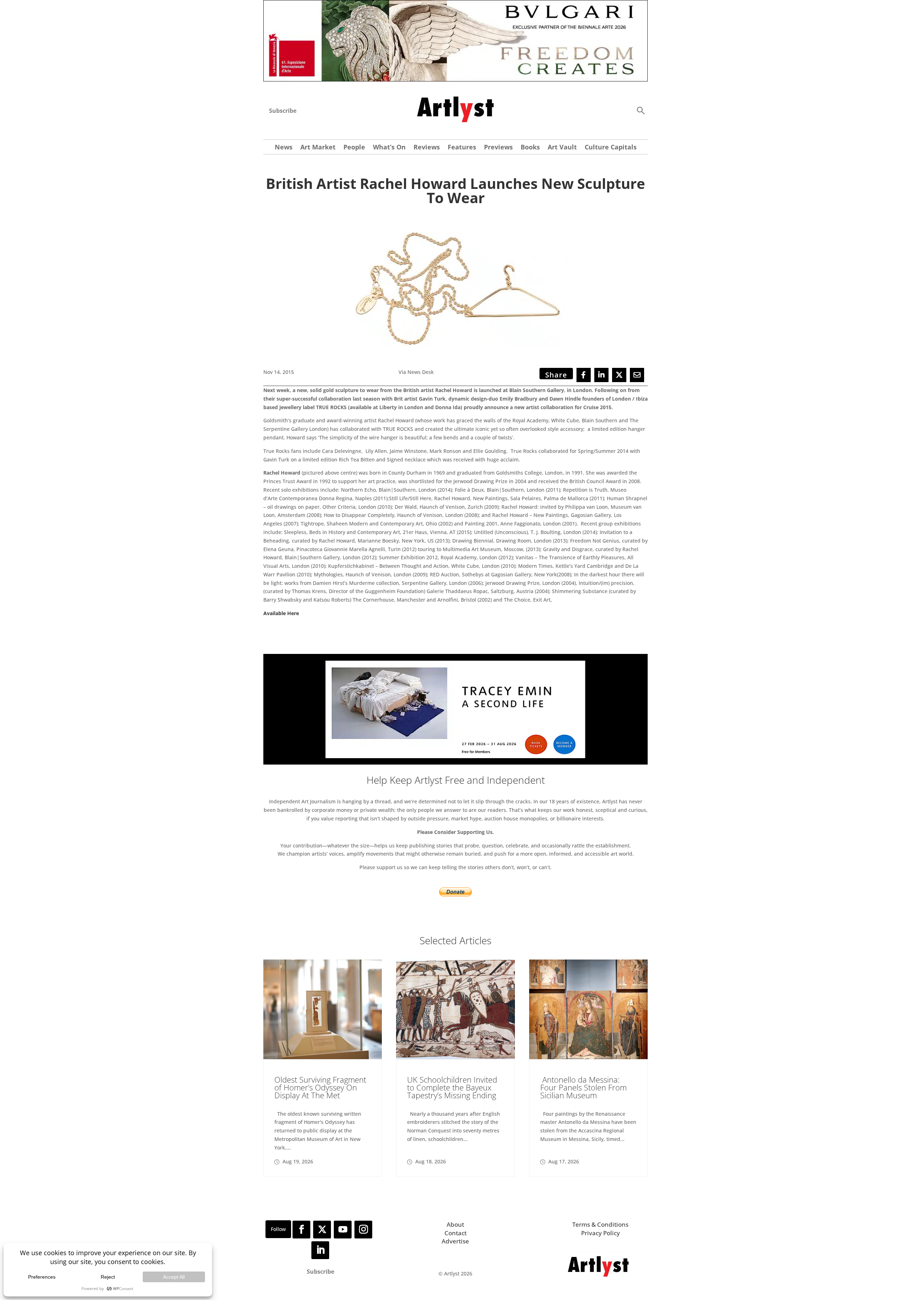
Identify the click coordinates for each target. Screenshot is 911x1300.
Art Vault (562, 147)
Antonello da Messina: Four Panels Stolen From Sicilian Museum (583, 1087)
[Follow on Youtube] (343, 1229)
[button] (640, 110)
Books (530, 147)
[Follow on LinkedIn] (320, 1250)
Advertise (455, 1241)
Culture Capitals (611, 147)
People (354, 147)
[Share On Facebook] (583, 375)
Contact (455, 1233)
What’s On (389, 147)
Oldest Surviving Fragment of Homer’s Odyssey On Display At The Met (320, 1087)
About (455, 1224)
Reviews (427, 147)
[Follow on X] (322, 1229)
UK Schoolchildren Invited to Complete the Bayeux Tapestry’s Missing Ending (452, 1087)
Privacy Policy (600, 1233)
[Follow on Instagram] (363, 1229)
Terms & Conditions (600, 1224)
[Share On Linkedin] (601, 375)
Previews (498, 147)
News (284, 147)
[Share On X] (619, 375)
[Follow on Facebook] (301, 1229)
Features (462, 147)
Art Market (318, 147)
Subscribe (282, 111)
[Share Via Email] (637, 375)
